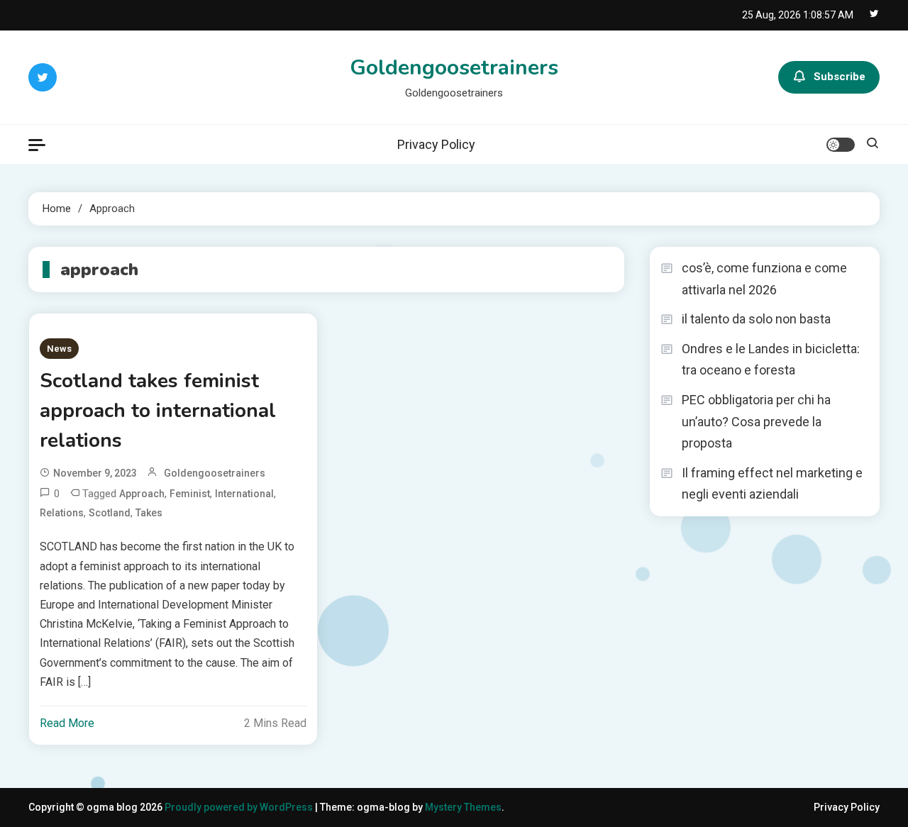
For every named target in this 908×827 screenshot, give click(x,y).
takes (148, 512)
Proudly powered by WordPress (240, 807)
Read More (67, 723)
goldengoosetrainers (214, 473)
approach (142, 493)
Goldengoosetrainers (454, 67)
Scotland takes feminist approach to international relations (158, 410)
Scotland (110, 512)
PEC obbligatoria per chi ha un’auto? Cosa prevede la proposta (756, 421)
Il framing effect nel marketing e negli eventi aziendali (772, 483)
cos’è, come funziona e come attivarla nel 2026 (764, 278)
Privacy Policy (436, 144)
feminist (190, 493)
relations (62, 512)
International (244, 493)
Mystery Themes (463, 807)
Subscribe (839, 76)
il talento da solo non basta (756, 318)
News (59, 348)
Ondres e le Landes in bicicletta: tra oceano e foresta (771, 359)
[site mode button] (840, 145)
